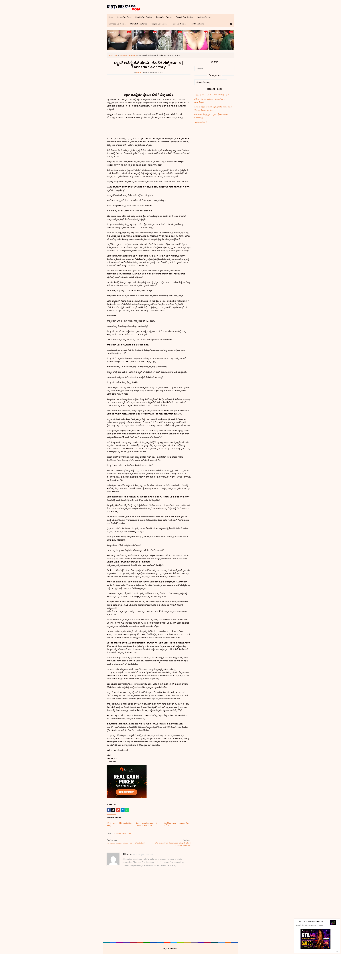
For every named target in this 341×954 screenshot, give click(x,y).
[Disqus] (148, 905)
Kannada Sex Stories (122, 833)
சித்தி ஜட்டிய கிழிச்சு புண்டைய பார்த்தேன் (211, 94)
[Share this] (109, 810)
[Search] (231, 24)
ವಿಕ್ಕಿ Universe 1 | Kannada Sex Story (119, 824)
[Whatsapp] (127, 810)
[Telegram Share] (123, 810)
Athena (127, 854)
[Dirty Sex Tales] (123, 7)
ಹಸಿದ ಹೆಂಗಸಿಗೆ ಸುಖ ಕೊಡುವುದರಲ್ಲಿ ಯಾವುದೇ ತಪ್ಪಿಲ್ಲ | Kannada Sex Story (172, 843)
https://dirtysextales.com (143, 854)
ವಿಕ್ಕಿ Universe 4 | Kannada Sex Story (176, 824)
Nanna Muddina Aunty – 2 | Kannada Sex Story (147, 824)
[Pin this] (118, 810)
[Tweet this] (113, 810)
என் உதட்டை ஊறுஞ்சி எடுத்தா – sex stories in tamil (126, 841)
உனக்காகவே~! (200, 122)
